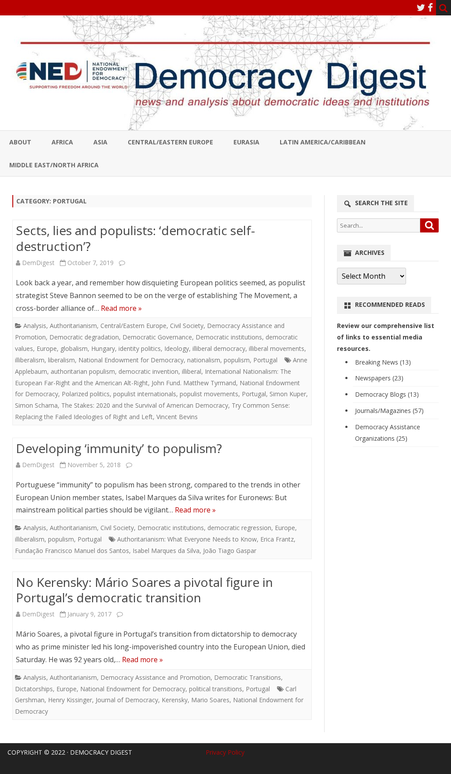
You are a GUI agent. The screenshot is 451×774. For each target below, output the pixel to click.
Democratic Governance (157, 337)
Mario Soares (210, 700)
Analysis (34, 325)
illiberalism (29, 360)
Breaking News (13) (383, 362)
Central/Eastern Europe (170, 142)
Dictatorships (34, 689)
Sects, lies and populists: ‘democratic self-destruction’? (135, 238)
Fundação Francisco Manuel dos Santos (72, 550)
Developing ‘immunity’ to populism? (119, 448)
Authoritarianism (73, 325)
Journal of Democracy (127, 700)
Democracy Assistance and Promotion (155, 677)
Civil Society (186, 325)
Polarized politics (86, 394)
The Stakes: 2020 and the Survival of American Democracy (144, 405)
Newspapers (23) (379, 378)
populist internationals (144, 394)
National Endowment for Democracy (131, 360)
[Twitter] (421, 7)
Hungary (103, 348)
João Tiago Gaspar (229, 550)
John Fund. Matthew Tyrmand (194, 383)
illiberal (191, 371)
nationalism (203, 360)
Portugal (265, 360)
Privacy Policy (225, 752)
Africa (62, 142)
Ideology (176, 348)
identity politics (139, 348)
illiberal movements (276, 348)
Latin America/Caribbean (323, 142)
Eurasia (246, 142)
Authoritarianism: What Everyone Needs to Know (187, 539)
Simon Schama (36, 405)
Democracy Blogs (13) (387, 394)
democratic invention (148, 371)
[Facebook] (430, 7)
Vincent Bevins (177, 417)
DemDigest (38, 262)
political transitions (215, 689)
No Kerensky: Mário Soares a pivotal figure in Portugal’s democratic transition (144, 590)
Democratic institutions (229, 337)
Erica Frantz (277, 539)
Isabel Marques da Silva (166, 550)
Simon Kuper (288, 394)
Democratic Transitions (247, 677)
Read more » (121, 308)
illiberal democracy (218, 348)
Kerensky (175, 700)
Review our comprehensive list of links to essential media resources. (385, 337)
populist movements (209, 394)
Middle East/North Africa (54, 165)
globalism (74, 348)
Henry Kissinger (70, 700)
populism (237, 360)
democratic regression (239, 527)
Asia (100, 142)
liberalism (61, 360)
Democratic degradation (84, 337)
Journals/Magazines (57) (389, 410)
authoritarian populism (83, 371)
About (20, 142)
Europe (47, 348)
